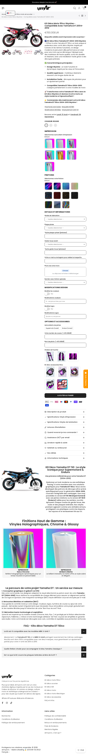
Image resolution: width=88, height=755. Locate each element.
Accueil (4, 14)
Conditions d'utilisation (11, 719)
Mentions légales (51, 729)
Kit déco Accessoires (53, 697)
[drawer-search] (74, 8)
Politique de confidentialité (55, 716)
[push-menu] (3, 8)
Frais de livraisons (51, 726)
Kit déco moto (50, 690)
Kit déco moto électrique (55, 693)
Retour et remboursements (56, 722)
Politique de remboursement (13, 722)
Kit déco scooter (51, 683)
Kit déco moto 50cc (52, 680)
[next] (39, 35)
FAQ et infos (49, 700)
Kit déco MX (49, 687)
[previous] (5, 35)
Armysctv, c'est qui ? (53, 733)
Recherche (6, 716)
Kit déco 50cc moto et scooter (21, 14)
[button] (10, 13)
